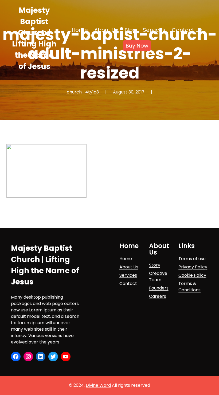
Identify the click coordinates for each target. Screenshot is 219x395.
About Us (128, 267)
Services (128, 275)
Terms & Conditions (189, 286)
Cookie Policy (192, 275)
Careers (157, 296)
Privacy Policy (192, 267)
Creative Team (158, 276)
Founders (159, 288)
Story (154, 265)
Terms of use (192, 259)
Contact (128, 283)
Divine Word (98, 385)
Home (125, 259)
